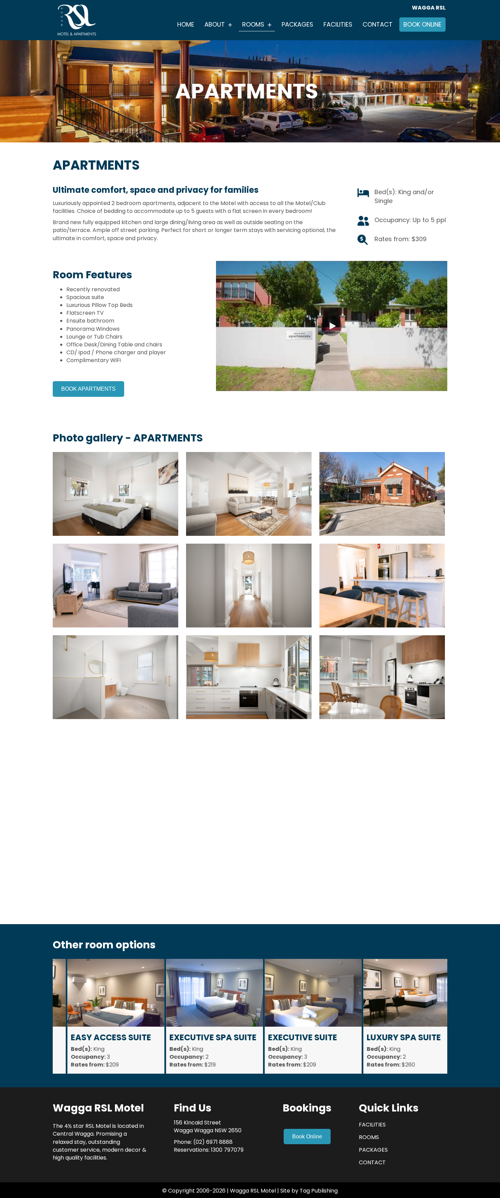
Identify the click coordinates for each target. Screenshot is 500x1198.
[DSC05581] (249, 860)
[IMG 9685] (382, 860)
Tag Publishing (318, 1191)
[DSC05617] (249, 677)
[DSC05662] (249, 494)
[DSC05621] (115, 769)
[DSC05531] (115, 677)
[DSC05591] (382, 494)
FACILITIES (372, 1125)
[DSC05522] (249, 585)
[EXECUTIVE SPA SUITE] (200, 1016)
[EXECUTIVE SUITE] (299, 1016)
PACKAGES (373, 1150)
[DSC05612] (382, 677)
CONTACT (372, 1162)
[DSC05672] (382, 769)
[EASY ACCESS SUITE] (102, 1016)
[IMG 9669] (382, 585)
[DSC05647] (249, 769)
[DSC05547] (115, 494)
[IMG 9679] (115, 585)
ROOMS (369, 1137)
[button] (331, 326)
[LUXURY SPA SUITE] (398, 1016)
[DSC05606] (115, 860)
